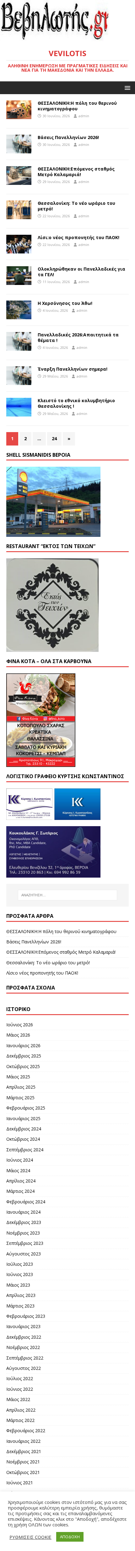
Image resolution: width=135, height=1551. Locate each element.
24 (54, 438)
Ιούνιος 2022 (19, 1389)
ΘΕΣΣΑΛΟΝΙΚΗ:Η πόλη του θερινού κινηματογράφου (77, 106)
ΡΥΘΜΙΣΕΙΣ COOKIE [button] (30, 1537)
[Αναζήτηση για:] (68, 895)
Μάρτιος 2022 (20, 1420)
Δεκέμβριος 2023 (23, 1222)
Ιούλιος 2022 (19, 1378)
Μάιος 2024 (18, 1170)
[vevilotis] (67, 38)
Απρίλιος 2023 (20, 1295)
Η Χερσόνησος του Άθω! (65, 303)
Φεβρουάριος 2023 (25, 1316)
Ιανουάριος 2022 (23, 1441)
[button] (126, 87)
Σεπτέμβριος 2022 (24, 1358)
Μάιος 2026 (18, 1035)
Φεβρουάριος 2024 (25, 1202)
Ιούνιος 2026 (19, 1025)
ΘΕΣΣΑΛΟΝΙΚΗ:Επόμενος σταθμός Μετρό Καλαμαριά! (76, 171)
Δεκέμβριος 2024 (23, 1129)
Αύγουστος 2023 (23, 1254)
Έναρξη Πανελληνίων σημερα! (72, 369)
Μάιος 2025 (18, 1077)
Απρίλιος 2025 (20, 1087)
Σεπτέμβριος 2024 (24, 1150)
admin (83, 115)
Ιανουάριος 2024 (23, 1212)
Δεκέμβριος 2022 (23, 1337)
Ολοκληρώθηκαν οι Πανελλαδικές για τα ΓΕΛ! (81, 271)
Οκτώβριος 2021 (23, 1472)
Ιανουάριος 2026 (23, 1045)
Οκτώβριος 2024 (23, 1139)
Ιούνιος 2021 (19, 1483)
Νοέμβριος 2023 (23, 1233)
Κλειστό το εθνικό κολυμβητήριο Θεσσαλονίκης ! (76, 403)
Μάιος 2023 (18, 1285)
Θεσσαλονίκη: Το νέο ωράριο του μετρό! (76, 206)
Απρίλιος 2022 (20, 1410)
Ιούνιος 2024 (19, 1160)
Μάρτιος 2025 (20, 1098)
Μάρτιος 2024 (20, 1191)
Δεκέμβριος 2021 (23, 1451)
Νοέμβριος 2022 (23, 1347)
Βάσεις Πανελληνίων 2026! (68, 137)
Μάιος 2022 (18, 1399)
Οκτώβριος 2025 (23, 1066)
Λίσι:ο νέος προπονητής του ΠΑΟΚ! (78, 237)
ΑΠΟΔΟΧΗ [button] (70, 1536)
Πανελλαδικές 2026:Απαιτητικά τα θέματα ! (78, 337)
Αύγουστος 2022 (23, 1368)
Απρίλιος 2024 (20, 1181)
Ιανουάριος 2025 (23, 1118)
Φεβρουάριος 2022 (25, 1430)
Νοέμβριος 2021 (23, 1462)
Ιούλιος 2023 (19, 1264)
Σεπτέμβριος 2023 (24, 1243)
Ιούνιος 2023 (19, 1274)
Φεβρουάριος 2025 (25, 1108)
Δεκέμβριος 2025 (23, 1056)
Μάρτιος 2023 (20, 1306)
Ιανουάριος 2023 (23, 1326)
